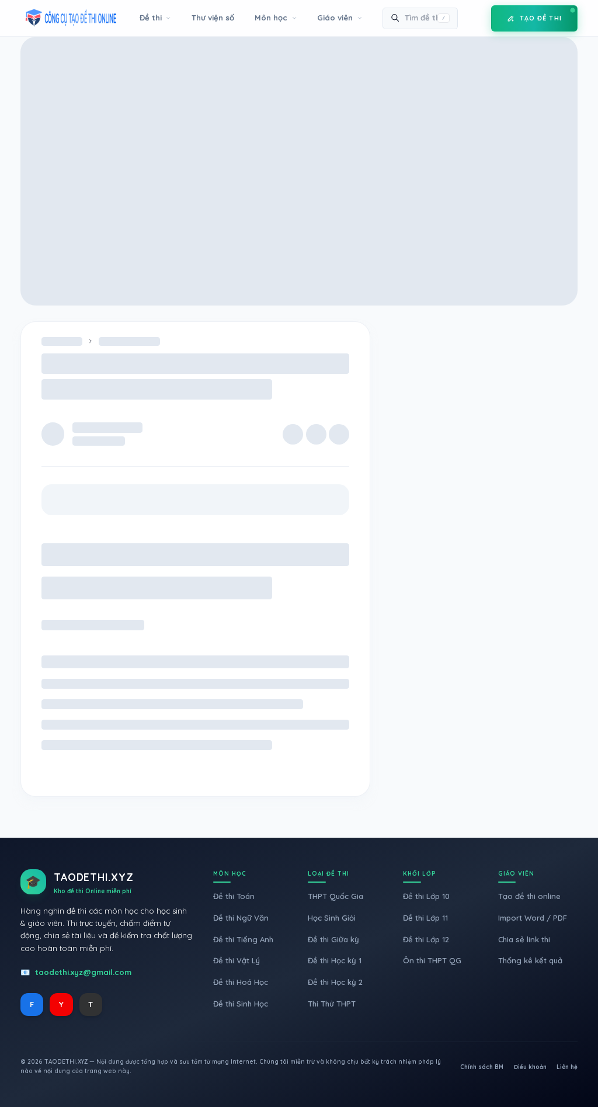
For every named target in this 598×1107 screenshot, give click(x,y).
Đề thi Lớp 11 (425, 917)
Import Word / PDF (532, 917)
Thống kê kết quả (530, 960)
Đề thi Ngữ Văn (241, 917)
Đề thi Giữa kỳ (333, 939)
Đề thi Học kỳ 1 (334, 960)
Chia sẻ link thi (524, 939)
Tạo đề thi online (529, 896)
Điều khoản (530, 1067)
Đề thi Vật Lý (236, 960)
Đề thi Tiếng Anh (243, 939)
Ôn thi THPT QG (432, 960)
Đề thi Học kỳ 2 (335, 982)
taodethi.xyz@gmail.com (83, 972)
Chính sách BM (481, 1067)
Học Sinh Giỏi (332, 917)
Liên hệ (567, 1067)
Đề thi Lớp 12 (426, 939)
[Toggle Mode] (473, 18)
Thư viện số (213, 17)
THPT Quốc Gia (335, 896)
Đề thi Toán (234, 896)
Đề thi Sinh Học (240, 1003)
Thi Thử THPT (332, 1003)
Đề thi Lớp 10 (426, 896)
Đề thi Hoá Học (240, 982)
